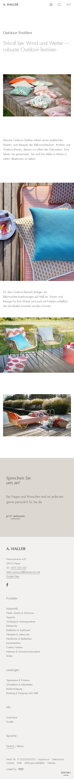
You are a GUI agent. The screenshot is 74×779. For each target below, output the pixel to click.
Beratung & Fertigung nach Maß (22, 693)
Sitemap (51, 763)
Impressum (43, 759)
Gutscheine (11, 717)
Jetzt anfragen (15, 516)
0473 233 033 (18, 567)
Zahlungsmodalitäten (34, 763)
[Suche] (59, 4)
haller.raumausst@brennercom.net (23, 572)
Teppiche (10, 617)
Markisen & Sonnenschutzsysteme (23, 651)
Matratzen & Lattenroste (17, 634)
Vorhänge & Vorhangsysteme (20, 621)
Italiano (20, 746)
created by (11, 769)
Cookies (10, 763)
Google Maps (13, 576)
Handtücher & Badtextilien (19, 639)
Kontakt (66, 772)
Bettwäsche (11, 626)
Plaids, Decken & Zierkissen (20, 613)
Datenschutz (58, 759)
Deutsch (10, 746)
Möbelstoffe (12, 608)
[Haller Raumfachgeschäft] (10, 4)
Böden (9, 656)
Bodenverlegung (14, 689)
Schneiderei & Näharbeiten (19, 684)
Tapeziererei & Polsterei (17, 680)
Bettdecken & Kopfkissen (18, 630)
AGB (19, 763)
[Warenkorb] (51, 4)
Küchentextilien (13, 643)
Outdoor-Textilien (14, 647)
